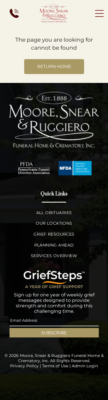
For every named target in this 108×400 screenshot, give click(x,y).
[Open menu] (99, 13)
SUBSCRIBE (54, 332)
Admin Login (85, 365)
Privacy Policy (24, 365)
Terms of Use (55, 365)
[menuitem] (54, 212)
